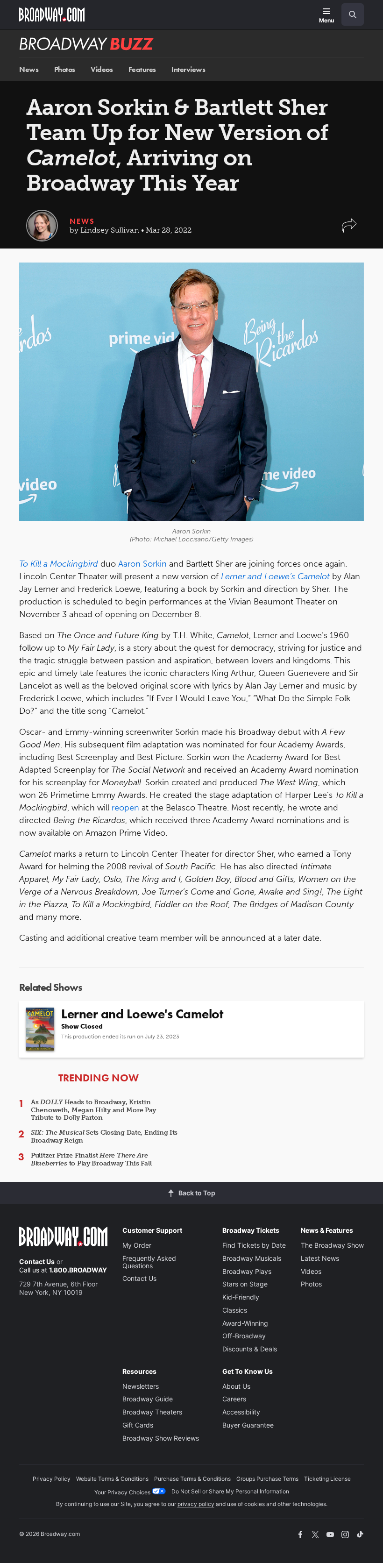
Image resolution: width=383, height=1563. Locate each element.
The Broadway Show (332, 1245)
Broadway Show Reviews (160, 1438)
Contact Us (37, 1261)
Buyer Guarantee (248, 1425)
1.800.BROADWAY (78, 1270)
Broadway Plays (246, 1271)
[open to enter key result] (352, 14)
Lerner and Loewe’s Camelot (275, 576)
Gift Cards (137, 1425)
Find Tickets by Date (254, 1245)
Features (142, 69)
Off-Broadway (244, 1336)
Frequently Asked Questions (149, 1262)
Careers (234, 1399)
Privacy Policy (52, 1478)
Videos (102, 69)
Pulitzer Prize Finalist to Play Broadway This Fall (91, 1159)
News (28, 69)
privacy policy (195, 1503)
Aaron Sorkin (142, 564)
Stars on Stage (245, 1284)
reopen (125, 808)
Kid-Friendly (240, 1297)
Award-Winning (245, 1323)
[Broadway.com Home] (52, 14)
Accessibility (241, 1412)
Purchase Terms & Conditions (192, 1478)
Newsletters (140, 1386)
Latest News (320, 1258)
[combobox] (349, 14)
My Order (136, 1245)
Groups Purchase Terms (267, 1478)
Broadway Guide (147, 1399)
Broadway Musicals (251, 1258)
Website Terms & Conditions (112, 1478)
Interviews (188, 69)
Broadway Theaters (152, 1412)
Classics (234, 1310)
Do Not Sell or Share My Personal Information (230, 1491)
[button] (349, 230)
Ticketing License (327, 1478)
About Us (236, 1386)
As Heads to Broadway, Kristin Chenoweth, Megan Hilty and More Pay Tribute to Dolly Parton (93, 1110)
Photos (64, 69)
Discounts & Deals (249, 1349)
